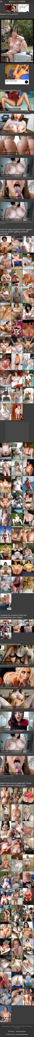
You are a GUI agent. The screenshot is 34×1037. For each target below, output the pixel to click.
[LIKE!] (1, 17)
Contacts (11, 1031)
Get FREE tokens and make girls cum (23, 8)
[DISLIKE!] (7, 17)
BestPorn (17, 1)
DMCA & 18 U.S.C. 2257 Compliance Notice (17, 1034)
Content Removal (21, 1031)
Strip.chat (21, 11)
